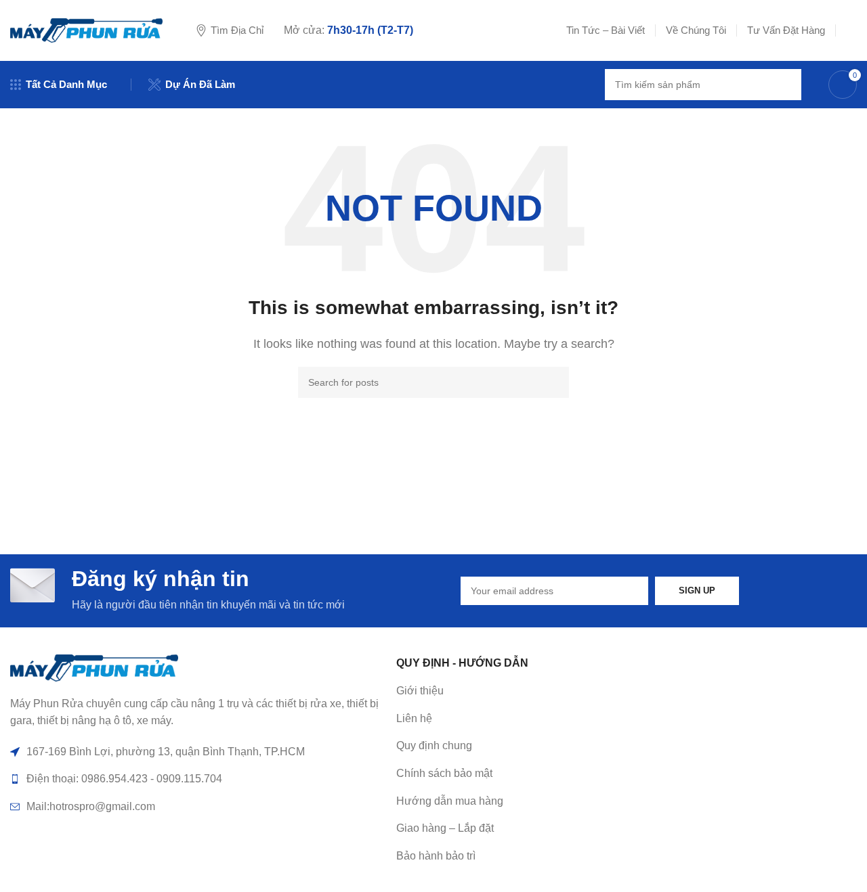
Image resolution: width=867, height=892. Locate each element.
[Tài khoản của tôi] (851, 30)
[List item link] (582, 719)
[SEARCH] (785, 84)
